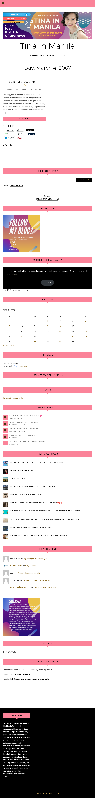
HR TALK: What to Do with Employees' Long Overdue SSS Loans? (33, 486)
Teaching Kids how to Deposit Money (27, 442)
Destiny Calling (16, 566)
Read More (24, 119)
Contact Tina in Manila (18, 478)
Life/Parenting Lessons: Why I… (29, 573)
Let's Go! (47, 282)
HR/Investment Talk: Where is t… (47, 587)
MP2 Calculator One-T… (20, 587)
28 (35, 342)
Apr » (11, 346)
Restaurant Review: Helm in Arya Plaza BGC (26, 495)
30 (60, 342)
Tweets (47, 390)
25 (86, 336)
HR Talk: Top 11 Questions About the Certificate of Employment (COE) (36, 462)
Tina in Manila (47, 46)
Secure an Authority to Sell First (26, 422)
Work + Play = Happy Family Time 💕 (25, 416)
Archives (47, 196)
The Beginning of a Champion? (23, 429)
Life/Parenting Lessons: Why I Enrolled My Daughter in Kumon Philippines (38, 535)
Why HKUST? (31, 566)
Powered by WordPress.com (47, 794)
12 (9, 331)
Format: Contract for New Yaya (22, 470)
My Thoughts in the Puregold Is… (37, 558)
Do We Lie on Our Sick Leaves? (23, 435)
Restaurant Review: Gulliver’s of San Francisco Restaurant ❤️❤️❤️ (36, 503)
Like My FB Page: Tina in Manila (47, 375)
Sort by (6, 185)
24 (73, 336)
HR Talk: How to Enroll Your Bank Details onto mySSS (30, 527)
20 (22, 336)
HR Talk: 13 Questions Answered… (37, 580)
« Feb (5, 346)
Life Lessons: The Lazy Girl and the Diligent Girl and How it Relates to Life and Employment (45, 511)
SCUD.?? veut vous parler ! (24, 82)
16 (60, 331)
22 (47, 336)
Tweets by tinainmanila (13, 398)
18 (86, 331)
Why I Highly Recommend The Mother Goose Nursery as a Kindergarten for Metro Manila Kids (45, 519)
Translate (23, 366)
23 (60, 336)
